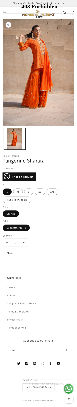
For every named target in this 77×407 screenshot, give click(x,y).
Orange (10, 213)
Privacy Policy (15, 319)
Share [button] (10, 253)
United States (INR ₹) (36, 387)
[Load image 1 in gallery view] (15, 139)
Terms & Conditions (18, 311)
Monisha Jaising (34, 400)
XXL (52, 191)
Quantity (7, 235)
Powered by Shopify (47, 400)
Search (11, 287)
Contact (11, 295)
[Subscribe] (66, 350)
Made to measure (17, 199)
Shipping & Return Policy (21, 303)
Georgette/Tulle (16, 227)
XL (39, 191)
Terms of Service (16, 327)
